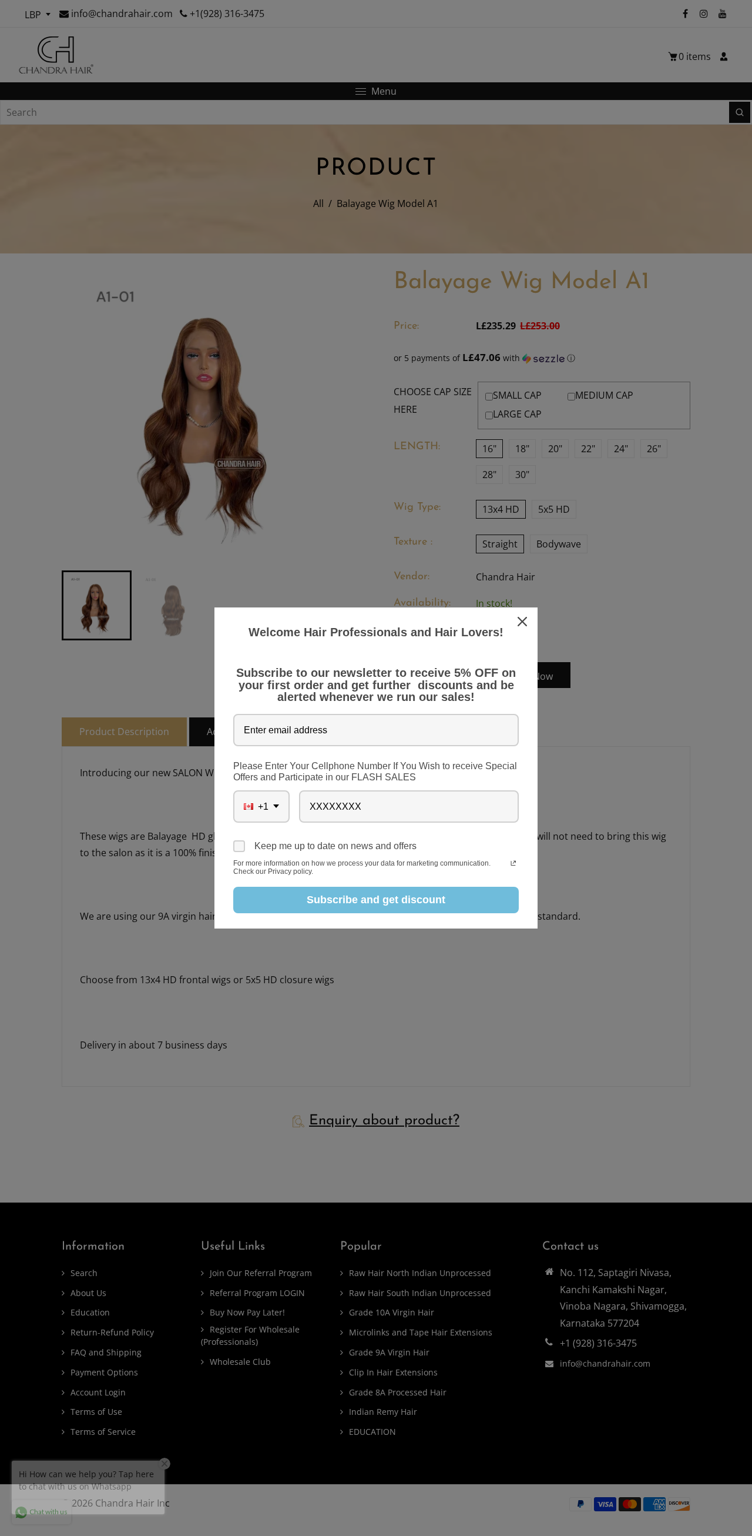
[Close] (523, 621)
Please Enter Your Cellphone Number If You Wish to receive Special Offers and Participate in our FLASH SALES (375, 771)
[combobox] (261, 806)
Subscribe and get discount (376, 900)
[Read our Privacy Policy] (513, 864)
